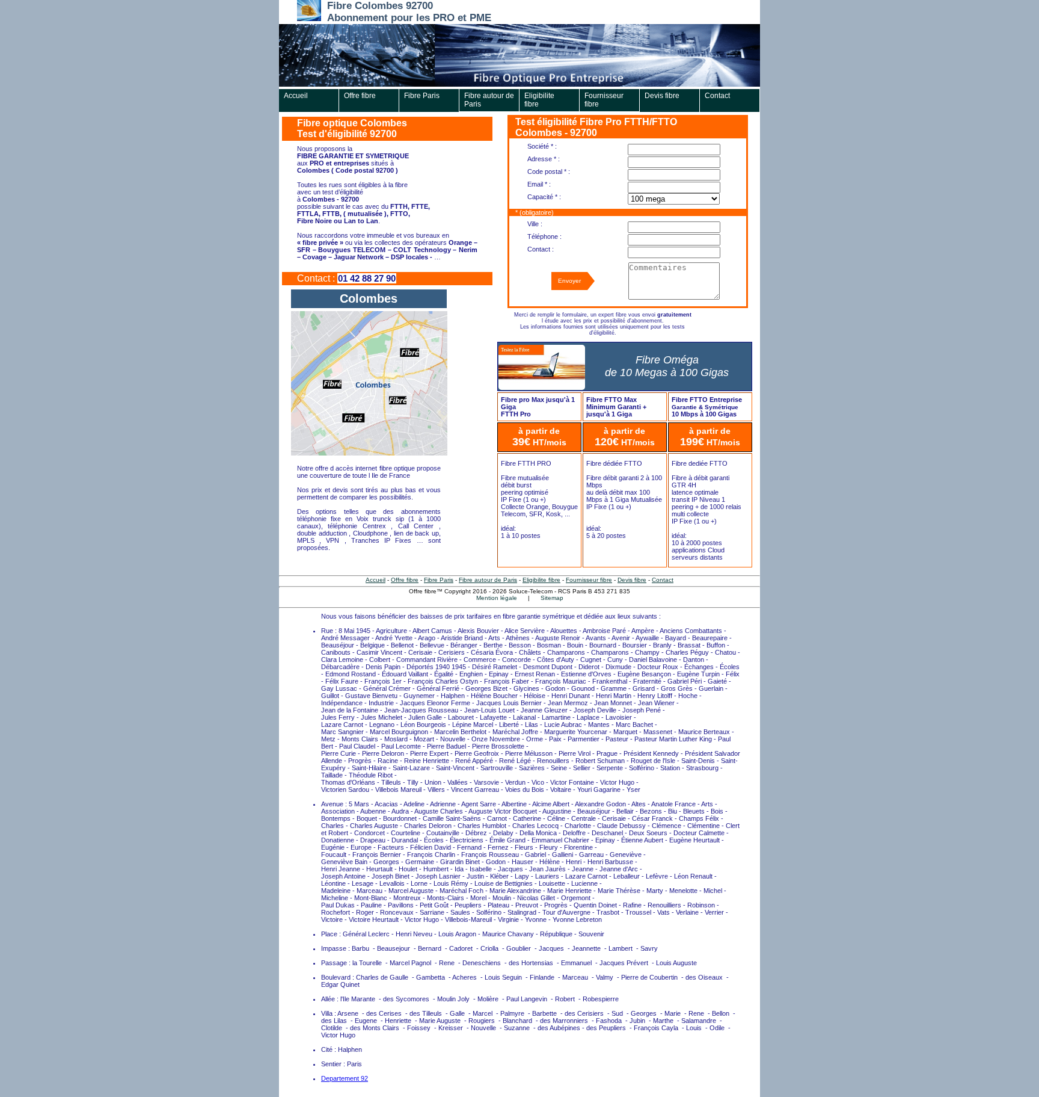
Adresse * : (543, 158)
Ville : (534, 223)
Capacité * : (544, 196)
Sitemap (552, 598)
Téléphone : (544, 236)
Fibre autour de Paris (489, 99)
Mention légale (496, 598)
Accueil (296, 95)
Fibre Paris (422, 95)
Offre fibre (360, 95)
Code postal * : (548, 171)
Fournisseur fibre (604, 99)
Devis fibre (662, 95)
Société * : (542, 146)
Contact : (540, 249)
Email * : (539, 184)
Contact (717, 95)
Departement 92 (344, 1078)
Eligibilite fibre (539, 99)
